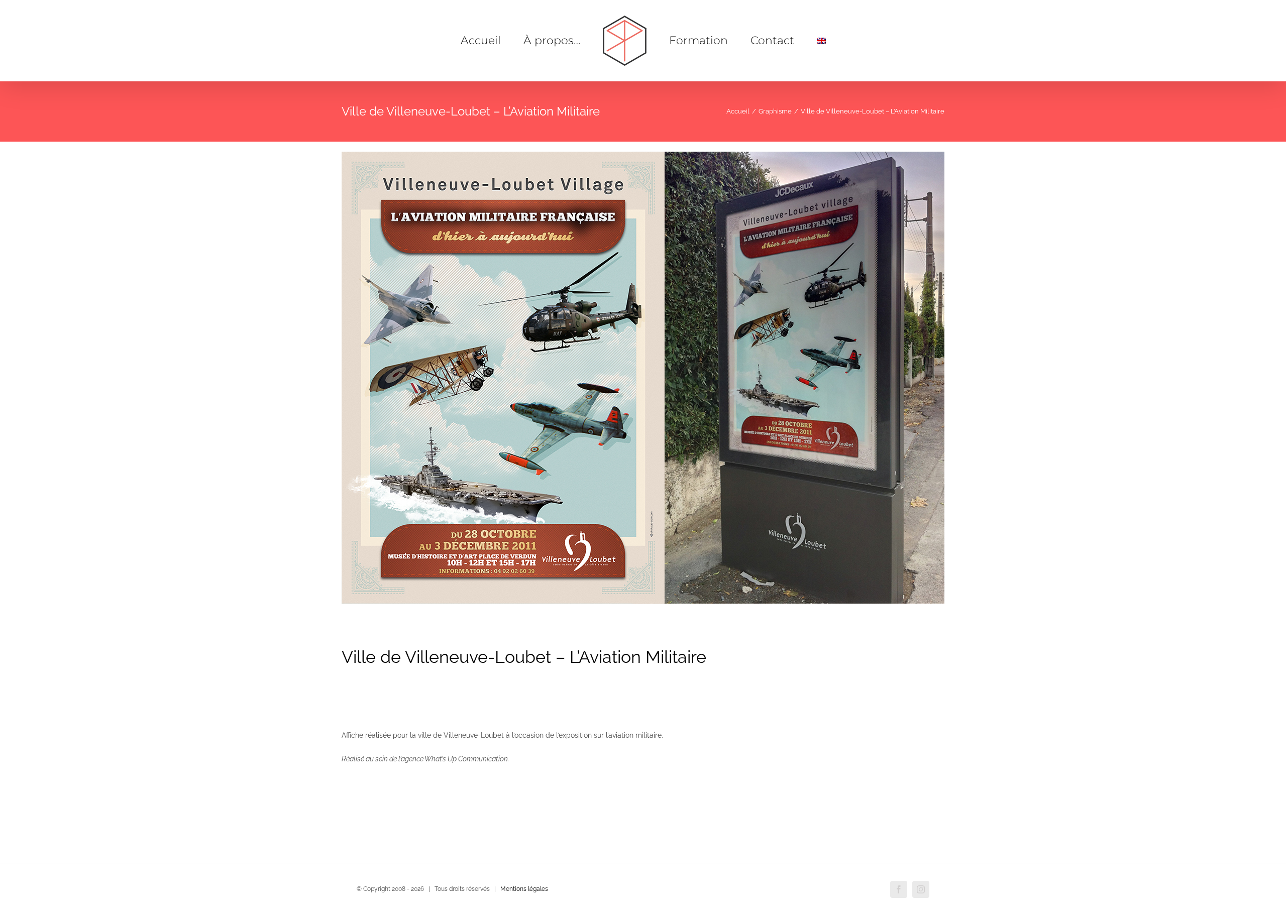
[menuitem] (789, 41)
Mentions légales (524, 888)
